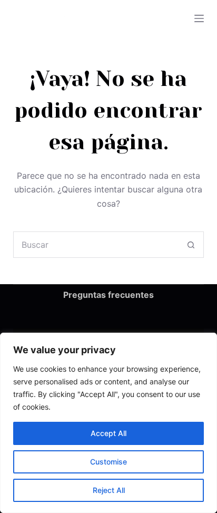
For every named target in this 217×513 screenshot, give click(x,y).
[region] (108, 423)
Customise (108, 461)
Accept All (108, 433)
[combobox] (96, 244)
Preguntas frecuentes (108, 294)
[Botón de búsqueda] (190, 244)
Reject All (109, 490)
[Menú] (199, 18)
